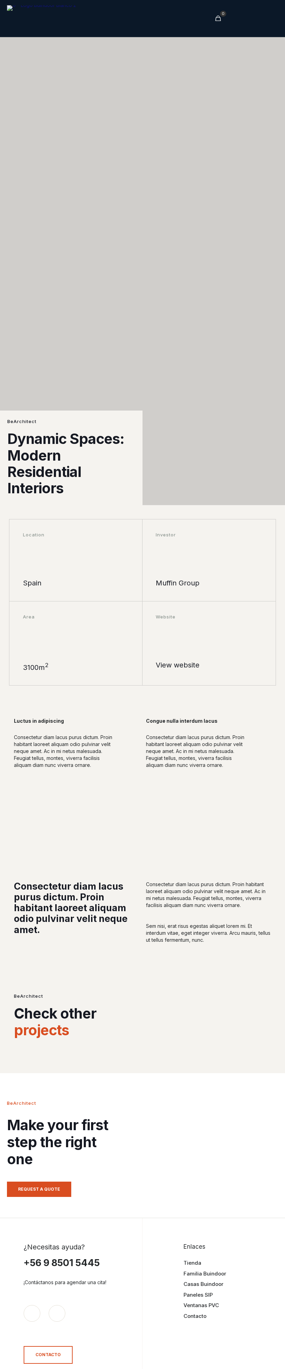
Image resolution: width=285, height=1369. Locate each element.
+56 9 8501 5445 (62, 1263)
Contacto (195, 1316)
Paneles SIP (198, 1294)
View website (178, 665)
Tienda (192, 1262)
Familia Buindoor (205, 1273)
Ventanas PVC (201, 1305)
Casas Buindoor (203, 1284)
